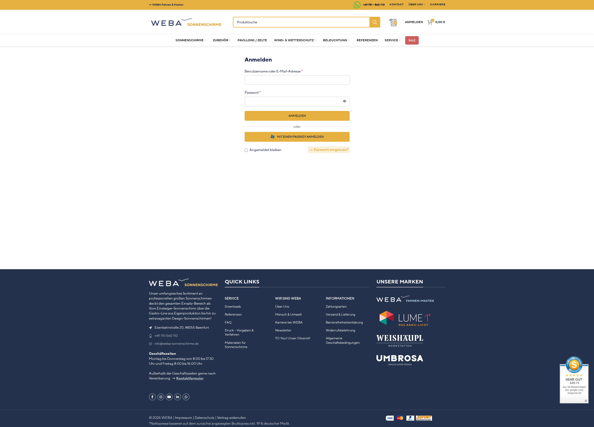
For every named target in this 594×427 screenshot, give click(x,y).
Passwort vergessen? (331, 149)
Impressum (183, 417)
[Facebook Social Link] (152, 396)
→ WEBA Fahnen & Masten (166, 4)
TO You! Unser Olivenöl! (292, 338)
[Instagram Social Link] (160, 396)
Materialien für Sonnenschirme (236, 345)
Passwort (253, 92)
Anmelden (297, 115)
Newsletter (283, 330)
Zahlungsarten (336, 306)
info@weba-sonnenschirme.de (177, 343)
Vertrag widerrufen (231, 417)
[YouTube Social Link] (169, 396)
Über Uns (282, 306)
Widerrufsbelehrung (340, 330)
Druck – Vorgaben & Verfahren (239, 332)
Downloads (233, 306)
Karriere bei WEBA (289, 322)
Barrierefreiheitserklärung (344, 322)
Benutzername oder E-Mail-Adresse (274, 71)
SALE (411, 40)
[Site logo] (186, 21)
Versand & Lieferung (340, 314)
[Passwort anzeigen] (345, 101)
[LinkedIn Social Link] (177, 396)
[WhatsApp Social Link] (186, 396)
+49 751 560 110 (166, 335)
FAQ (228, 322)
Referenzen (233, 314)
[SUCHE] (374, 22)
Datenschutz (204, 417)
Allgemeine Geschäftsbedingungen (343, 340)
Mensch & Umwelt (288, 314)
